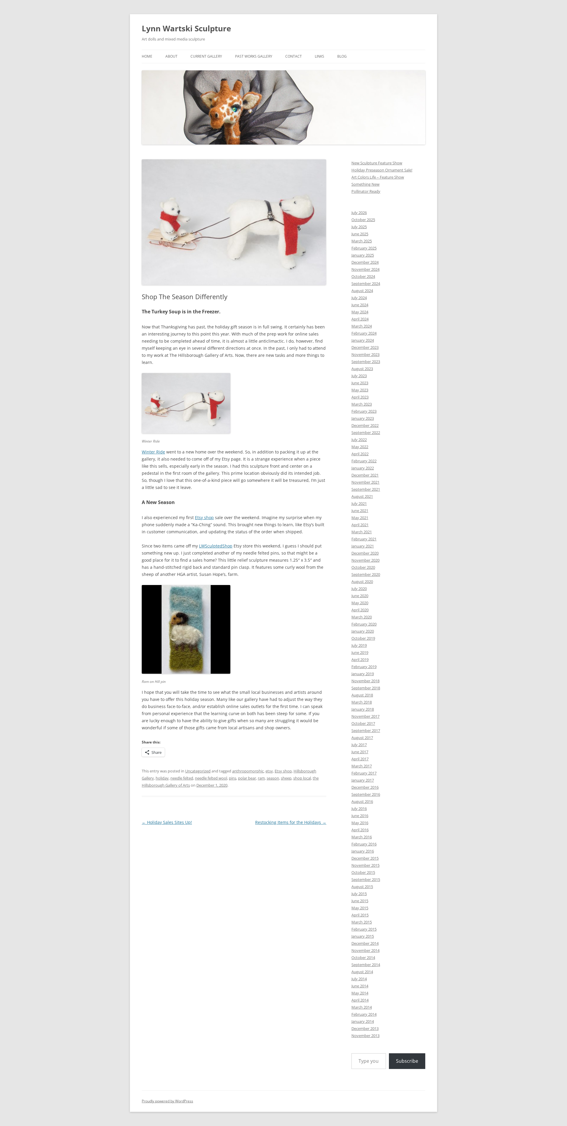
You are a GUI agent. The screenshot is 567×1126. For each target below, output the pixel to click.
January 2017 (362, 780)
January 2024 (362, 340)
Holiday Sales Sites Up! (167, 822)
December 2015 (365, 858)
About (171, 56)
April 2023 (360, 397)
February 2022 (364, 461)
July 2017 (359, 744)
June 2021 (359, 510)
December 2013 (365, 1028)
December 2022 (365, 425)
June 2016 (359, 815)
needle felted (181, 778)
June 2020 (359, 595)
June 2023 (359, 382)
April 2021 (360, 524)
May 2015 (359, 907)
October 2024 (363, 276)
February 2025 (364, 248)
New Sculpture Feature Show (376, 163)
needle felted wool (211, 778)
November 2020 (365, 560)
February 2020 (364, 624)
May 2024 (359, 312)
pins (232, 778)
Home (147, 56)
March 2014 (361, 1007)
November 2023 (365, 354)
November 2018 (365, 680)
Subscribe (407, 1061)
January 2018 (362, 709)
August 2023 (362, 368)
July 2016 (359, 808)
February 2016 (364, 844)
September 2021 (365, 489)
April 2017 (360, 759)
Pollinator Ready (365, 191)
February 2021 (364, 539)
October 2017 (363, 723)
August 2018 (362, 695)
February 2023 (364, 411)
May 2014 (359, 993)
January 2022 (362, 468)
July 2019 (359, 645)
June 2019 (359, 652)
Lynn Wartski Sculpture (186, 28)
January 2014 (362, 1021)
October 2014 (363, 957)
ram (261, 778)
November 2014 (365, 950)
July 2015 (359, 893)
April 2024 (360, 319)
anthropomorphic (248, 771)
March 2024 (361, 326)
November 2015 (365, 865)
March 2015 (361, 922)
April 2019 (360, 659)
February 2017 (364, 773)
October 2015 (363, 872)
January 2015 (362, 936)
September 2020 (365, 574)
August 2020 (362, 581)
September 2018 (365, 688)
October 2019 (363, 638)
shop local (302, 778)
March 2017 (361, 766)
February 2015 (364, 929)
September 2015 (365, 879)
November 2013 (365, 1035)
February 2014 (364, 1014)
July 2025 (359, 226)
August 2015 (362, 886)
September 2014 (365, 964)
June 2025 (359, 233)
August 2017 (362, 737)
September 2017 (365, 730)
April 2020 (360, 610)
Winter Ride (153, 452)
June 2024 (359, 304)
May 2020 (359, 602)
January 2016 (362, 851)
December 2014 (365, 943)
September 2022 (365, 432)
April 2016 (360, 829)
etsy (269, 771)
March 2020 (361, 617)
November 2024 (365, 269)
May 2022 (359, 446)
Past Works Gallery (253, 56)
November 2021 (365, 482)
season (273, 778)
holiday (162, 778)
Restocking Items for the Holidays (290, 822)
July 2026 (359, 212)
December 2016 (365, 787)
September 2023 (365, 361)
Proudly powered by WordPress (167, 1101)
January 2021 (362, 546)
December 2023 (365, 347)
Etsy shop (204, 517)
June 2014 (359, 986)
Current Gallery (206, 56)
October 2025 (363, 219)
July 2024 (359, 297)
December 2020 (365, 553)
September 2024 (365, 283)
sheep (286, 778)
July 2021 (359, 503)
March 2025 (361, 241)
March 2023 (361, 404)
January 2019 (362, 673)
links (319, 56)
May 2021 (359, 517)
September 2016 (365, 794)
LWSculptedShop (215, 546)
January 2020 (362, 631)
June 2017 (359, 751)
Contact (293, 56)
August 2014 (362, 971)
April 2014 (360, 1000)
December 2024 (365, 262)
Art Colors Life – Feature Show (377, 177)
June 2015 (359, 900)
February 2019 (364, 666)
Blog (342, 56)
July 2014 (359, 978)
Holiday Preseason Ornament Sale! (381, 170)
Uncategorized (198, 771)
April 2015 (360, 915)
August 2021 (362, 496)
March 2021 (361, 531)
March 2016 (361, 837)
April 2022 (360, 453)
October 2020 (363, 567)
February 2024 (364, 333)
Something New (365, 184)
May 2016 (359, 822)
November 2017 (365, 716)
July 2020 (359, 588)
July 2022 (359, 439)
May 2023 (359, 390)
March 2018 (361, 702)
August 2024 (362, 290)
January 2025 (362, 255)
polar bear (247, 778)
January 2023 (362, 418)
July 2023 (359, 375)
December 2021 (365, 475)
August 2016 (362, 801)
